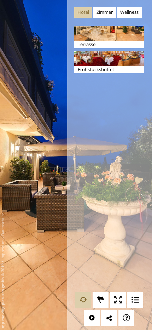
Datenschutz (2, 224)
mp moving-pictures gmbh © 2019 (2, 295)
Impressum (2, 249)
